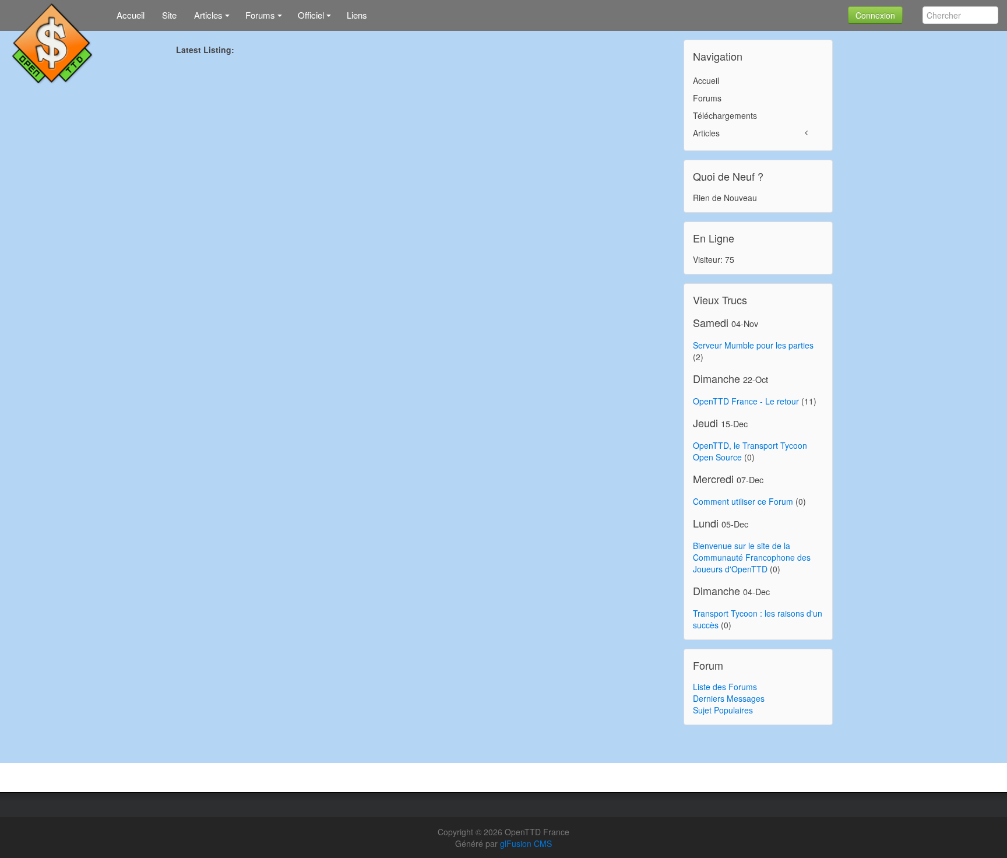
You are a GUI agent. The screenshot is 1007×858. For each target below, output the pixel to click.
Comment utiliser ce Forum (743, 501)
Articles (706, 133)
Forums (707, 98)
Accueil (706, 80)
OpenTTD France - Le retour (746, 401)
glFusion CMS (526, 843)
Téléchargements (725, 115)
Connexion (875, 15)
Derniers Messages (729, 698)
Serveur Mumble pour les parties (753, 345)
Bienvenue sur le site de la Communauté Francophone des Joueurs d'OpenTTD (752, 557)
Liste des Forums (725, 686)
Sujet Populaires (723, 710)
